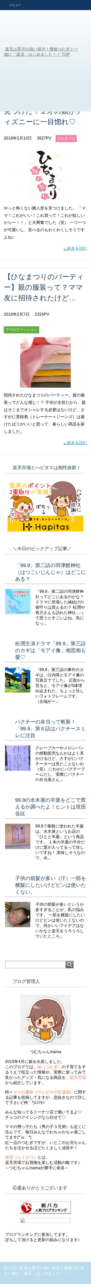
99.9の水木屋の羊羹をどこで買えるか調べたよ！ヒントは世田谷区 (50, 806)
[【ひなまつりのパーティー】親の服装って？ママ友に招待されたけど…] (45, 384)
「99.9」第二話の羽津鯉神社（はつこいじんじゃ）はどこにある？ (50, 572)
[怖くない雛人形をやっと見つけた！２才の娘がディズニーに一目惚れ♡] (45, 197)
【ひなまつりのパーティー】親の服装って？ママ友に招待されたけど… (44, 287)
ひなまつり (66, 138)
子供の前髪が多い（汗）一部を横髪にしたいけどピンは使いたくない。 (50, 885)
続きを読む (77, 248)
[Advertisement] (45, 63)
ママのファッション (21, 330)
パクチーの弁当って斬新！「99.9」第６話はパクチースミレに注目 (50, 728)
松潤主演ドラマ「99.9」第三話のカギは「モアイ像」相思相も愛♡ (50, 650)
